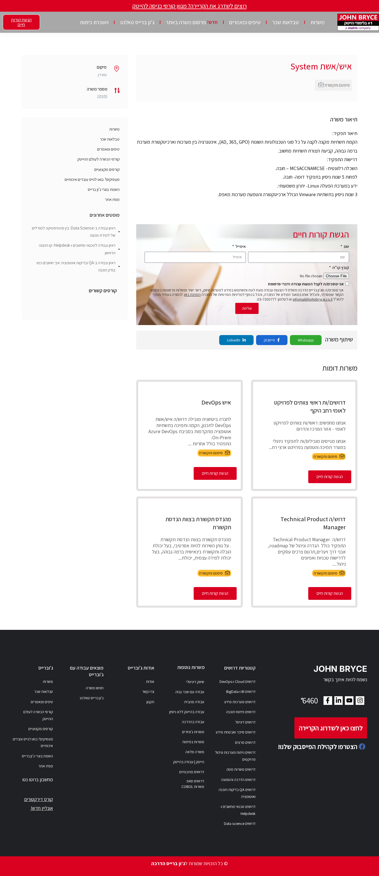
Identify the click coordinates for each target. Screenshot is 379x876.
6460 (308, 700)
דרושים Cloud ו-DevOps (237, 681)
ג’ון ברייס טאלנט (137, 22)
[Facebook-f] (328, 700)
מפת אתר (112, 199)
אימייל (240, 246)
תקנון (150, 701)
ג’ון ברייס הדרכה (168, 863)
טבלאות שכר (285, 22)
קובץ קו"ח (340, 267)
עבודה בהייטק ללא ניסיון (186, 711)
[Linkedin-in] (338, 700)
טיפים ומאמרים (245, 22)
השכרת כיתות (94, 22)
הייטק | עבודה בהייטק (188, 761)
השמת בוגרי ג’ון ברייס (104, 189)
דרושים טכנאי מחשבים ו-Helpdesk (238, 810)
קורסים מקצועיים (107, 169)
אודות (150, 681)
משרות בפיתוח (193, 741)
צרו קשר (148, 691)
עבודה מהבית (194, 701)
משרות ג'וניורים (193, 731)
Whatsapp (306, 340)
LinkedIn (234, 340)
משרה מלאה (194, 751)
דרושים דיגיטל (245, 722)
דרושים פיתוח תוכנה (241, 711)
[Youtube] (349, 700)
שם (346, 246)
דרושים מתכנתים (191, 771)
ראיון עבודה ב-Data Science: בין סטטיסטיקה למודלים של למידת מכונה (73, 231)
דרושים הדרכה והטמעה (238, 779)
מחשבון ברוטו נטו (37, 779)
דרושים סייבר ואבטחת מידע (236, 732)
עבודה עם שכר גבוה (189, 691)
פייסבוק (270, 340)
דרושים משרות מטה (241, 769)
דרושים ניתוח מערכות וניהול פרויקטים (235, 756)
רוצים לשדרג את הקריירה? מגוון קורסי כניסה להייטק (189, 6)
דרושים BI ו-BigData (241, 691)
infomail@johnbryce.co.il (312, 299)
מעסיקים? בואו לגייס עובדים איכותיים (92, 179)
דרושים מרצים (245, 742)
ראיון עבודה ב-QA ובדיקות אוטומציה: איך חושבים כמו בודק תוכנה (76, 266)
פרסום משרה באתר (192, 22)
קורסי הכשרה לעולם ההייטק (98, 159)
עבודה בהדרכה (193, 721)
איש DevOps (216, 402)
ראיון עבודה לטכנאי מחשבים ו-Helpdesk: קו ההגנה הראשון (77, 249)
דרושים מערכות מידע (240, 701)
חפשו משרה (94, 687)
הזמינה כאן (192, 294)
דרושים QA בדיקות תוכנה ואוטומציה (237, 793)
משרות (317, 22)
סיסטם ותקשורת (337, 85)
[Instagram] (360, 700)
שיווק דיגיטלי (195, 681)
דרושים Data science (240, 823)
